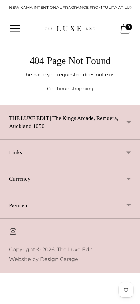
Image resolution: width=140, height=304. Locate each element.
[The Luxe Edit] (70, 29)
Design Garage (59, 259)
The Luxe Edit (75, 249)
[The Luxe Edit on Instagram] (13, 232)
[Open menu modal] (15, 29)
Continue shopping (70, 88)
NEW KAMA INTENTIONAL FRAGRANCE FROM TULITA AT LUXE (72, 7)
